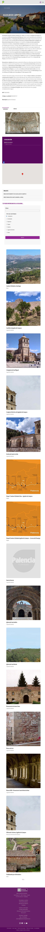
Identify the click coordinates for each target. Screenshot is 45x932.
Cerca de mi (23, 912)
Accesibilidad (36, 928)
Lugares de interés (11, 229)
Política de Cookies (29, 928)
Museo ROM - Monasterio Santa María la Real (17, 790)
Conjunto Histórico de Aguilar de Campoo (16, 412)
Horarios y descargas (23, 907)
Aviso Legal (14, 928)
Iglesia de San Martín (11, 664)
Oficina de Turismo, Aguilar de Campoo (16, 832)
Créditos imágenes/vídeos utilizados (23, 930)
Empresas (9, 221)
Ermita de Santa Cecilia (12, 454)
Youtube (26, 923)
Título (6, 208)
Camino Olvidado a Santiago (13, 286)
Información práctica (23, 901)
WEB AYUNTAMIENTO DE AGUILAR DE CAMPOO (15, 194)
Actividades (10, 218)
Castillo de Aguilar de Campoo (14, 328)
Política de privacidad (21, 928)
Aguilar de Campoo (11, 99)
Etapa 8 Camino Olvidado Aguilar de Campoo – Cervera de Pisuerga (23, 538)
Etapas (9, 224)
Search (40, 2)
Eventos (9, 227)
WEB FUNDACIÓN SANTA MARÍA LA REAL (13, 197)
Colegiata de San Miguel (12, 370)
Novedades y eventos (23, 900)
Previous (4, 123)
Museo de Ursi (9, 748)
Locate (3, 162)
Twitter (24, 923)
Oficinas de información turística (23, 911)
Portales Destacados (23, 909)
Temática (23, 905)
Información (9, 928)
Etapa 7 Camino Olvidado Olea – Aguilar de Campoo (19, 496)
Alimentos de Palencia (23, 903)
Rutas (9, 232)
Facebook (22, 923)
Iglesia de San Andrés (11, 622)
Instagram (20, 923)
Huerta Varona (10, 580)
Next (40, 123)
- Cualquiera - (10, 216)
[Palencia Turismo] (3, 2)
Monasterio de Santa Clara (13, 706)
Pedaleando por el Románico (13, 874)
